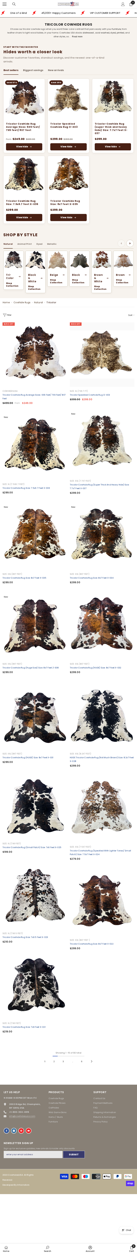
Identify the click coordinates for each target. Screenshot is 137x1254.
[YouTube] (28, 1131)
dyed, (113, 32)
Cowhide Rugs (22, 302)
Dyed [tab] (39, 244)
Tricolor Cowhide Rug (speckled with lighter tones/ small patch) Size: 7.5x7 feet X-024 (100, 852)
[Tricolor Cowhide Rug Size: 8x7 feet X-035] (68, 176)
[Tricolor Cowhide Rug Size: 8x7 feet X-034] (102, 537)
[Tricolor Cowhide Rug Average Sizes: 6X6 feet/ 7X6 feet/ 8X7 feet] (24, 99)
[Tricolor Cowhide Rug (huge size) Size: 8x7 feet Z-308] (35, 627)
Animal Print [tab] (24, 244)
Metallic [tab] (51, 244)
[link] (47, 1248)
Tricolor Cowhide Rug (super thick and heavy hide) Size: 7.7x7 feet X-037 (111, 128)
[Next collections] (130, 243)
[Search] (14, 4)
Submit (74, 1154)
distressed (88, 32)
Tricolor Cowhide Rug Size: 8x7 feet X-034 (92, 577)
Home (6, 302)
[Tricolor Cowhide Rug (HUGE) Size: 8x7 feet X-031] (35, 717)
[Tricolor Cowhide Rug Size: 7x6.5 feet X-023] (35, 897)
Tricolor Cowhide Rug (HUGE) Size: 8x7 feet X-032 (95, 667)
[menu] (5, 4)
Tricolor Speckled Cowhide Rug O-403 (64, 125)
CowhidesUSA (10, 391)
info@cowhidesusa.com (22, 1116)
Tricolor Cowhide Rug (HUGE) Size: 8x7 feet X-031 (28, 757)
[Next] (92, 1061)
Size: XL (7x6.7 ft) (79, 391)
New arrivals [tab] (56, 70)
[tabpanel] (68, 151)
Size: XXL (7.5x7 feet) (80, 846)
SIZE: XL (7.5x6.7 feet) (14, 484)
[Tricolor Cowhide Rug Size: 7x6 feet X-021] (35, 987)
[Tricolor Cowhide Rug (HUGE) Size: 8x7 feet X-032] (102, 627)
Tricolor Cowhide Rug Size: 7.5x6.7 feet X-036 (22, 202)
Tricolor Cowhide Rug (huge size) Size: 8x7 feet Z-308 (31, 667)
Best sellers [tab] (11, 70)
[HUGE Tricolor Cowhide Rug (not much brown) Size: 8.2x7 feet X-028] (102, 717)
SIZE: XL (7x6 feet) (12, 843)
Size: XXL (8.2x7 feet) (80, 753)
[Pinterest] (21, 1131)
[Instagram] (14, 1131)
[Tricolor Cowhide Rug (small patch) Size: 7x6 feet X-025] (35, 807)
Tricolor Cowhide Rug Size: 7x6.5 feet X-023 (25, 937)
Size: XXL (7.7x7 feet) (80, 480)
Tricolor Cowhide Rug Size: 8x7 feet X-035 (65, 202)
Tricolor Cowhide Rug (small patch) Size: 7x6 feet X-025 (32, 847)
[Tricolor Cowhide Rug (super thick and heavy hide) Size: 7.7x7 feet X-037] (112, 99)
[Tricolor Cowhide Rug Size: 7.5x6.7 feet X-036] (24, 176)
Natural (38, 302)
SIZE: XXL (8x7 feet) (12, 574)
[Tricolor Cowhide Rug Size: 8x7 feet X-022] (102, 903)
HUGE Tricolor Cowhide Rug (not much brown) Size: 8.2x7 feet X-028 (102, 759)
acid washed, (102, 32)
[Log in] (123, 4)
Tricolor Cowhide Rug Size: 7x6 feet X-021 (24, 1027)
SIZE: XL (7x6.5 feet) (13, 933)
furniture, (117, 29)
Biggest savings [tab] (33, 70)
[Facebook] (6, 1131)
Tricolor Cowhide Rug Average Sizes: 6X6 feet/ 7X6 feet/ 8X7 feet (23, 127)
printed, (121, 32)
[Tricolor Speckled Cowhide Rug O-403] (68, 99)
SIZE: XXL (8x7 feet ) (80, 940)
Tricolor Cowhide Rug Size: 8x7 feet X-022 (91, 943)
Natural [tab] (8, 244)
